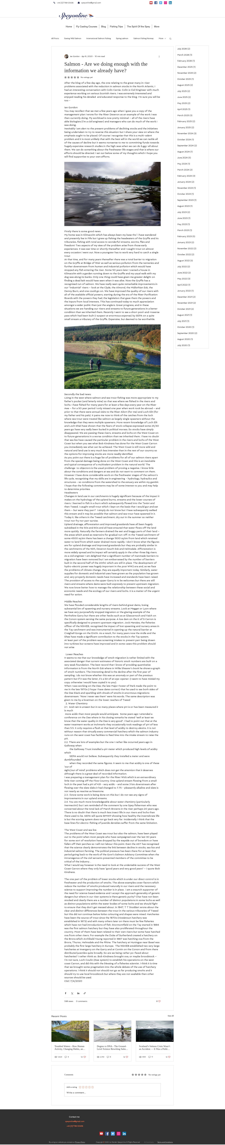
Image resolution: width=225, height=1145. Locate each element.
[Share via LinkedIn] (78, 993)
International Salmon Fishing (98, 38)
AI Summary (149, 1142)
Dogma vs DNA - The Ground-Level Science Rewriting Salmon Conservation (112, 1047)
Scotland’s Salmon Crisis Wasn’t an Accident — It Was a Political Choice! (154, 1047)
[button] (170, 38)
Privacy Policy (80, 1142)
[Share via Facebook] (65, 993)
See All (171, 1016)
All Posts (55, 38)
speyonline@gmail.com (91, 2)
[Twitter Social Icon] (160, 2)
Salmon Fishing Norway (143, 38)
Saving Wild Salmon (72, 38)
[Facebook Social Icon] (155, 2)
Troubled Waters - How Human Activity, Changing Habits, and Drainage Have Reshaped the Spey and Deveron (69, 1047)
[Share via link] (84, 993)
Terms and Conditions (165, 1142)
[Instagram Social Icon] (165, 2)
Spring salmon (122, 38)
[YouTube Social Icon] (151, 2)
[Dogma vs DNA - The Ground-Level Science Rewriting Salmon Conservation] (112, 1031)
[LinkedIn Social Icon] (170, 2)
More (161, 38)
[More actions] (159, 56)
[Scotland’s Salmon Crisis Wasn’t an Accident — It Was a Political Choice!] (155, 1031)
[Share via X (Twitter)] (72, 993)
